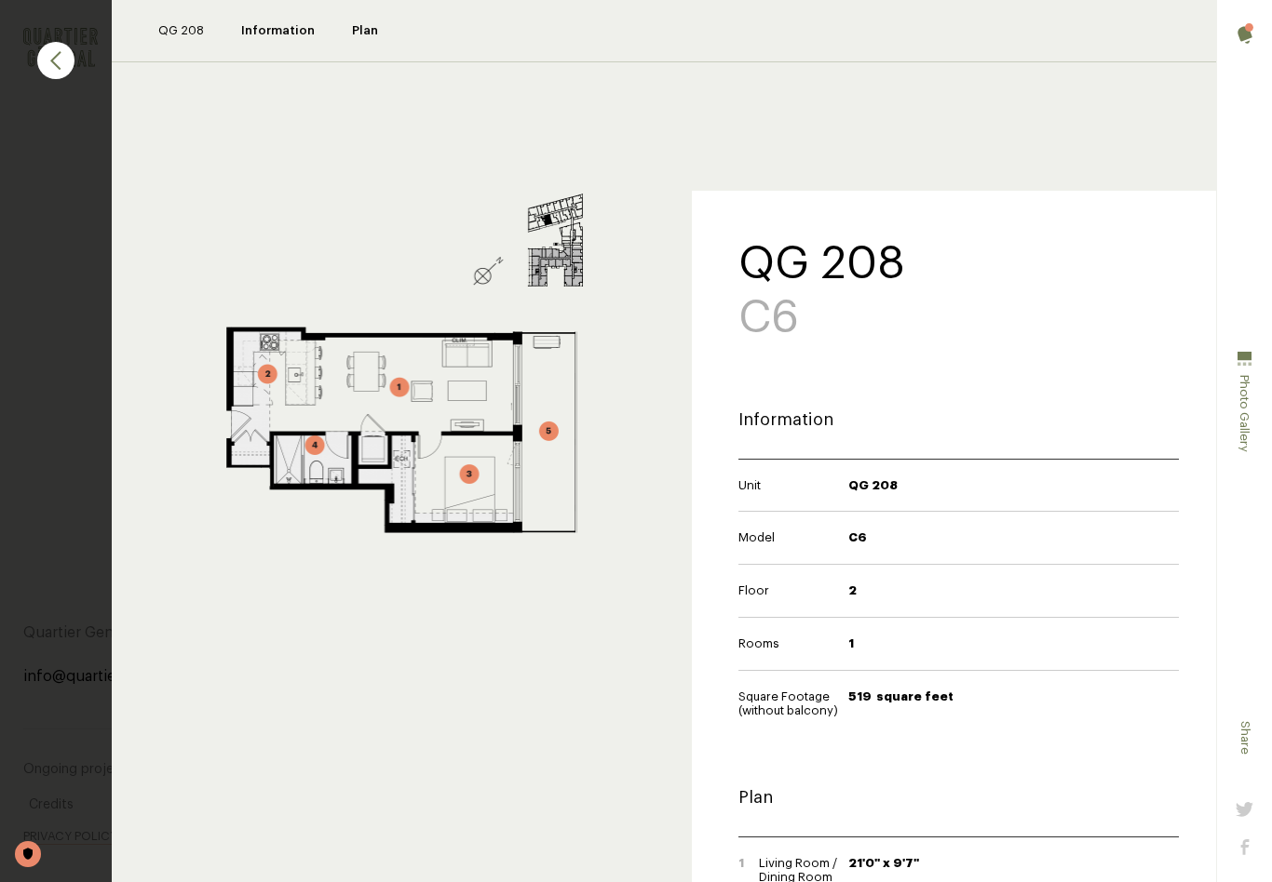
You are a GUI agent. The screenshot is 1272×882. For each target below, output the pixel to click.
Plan (365, 30)
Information (278, 30)
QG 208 (181, 30)
